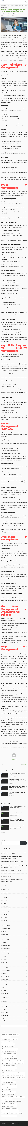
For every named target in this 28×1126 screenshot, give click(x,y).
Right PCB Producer (19, 1096)
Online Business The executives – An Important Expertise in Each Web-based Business (17, 781)
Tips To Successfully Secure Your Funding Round (17, 774)
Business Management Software (9, 1048)
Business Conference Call (8, 1044)
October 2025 (15, 889)
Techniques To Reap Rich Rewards (10, 1111)
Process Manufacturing (7, 1096)
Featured (15, 1006)
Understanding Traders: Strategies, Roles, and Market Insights (17, 813)
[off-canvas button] (2, 2)
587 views (18, 13)
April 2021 (15, 990)
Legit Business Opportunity (8, 1077)
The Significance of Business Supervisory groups (17, 793)
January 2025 (15, 906)
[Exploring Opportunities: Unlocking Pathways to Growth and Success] (5, 821)
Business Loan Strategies (8, 1046)
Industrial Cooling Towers (8, 1070)
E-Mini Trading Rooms (18, 1063)
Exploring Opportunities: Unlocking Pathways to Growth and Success (17, 820)
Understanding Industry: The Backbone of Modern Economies (14, 743)
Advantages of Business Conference (10, 1034)
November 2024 (15, 909)
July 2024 (15, 917)
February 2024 (15, 923)
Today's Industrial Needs (16, 1113)
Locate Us (24, 1122)
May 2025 (15, 900)
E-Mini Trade (20, 1060)
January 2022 (15, 967)
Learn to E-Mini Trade (19, 1075)
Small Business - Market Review (9, 1103)
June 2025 (15, 897)
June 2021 (15, 984)
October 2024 (15, 911)
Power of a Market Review (8, 1094)
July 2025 (15, 894)
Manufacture (15, 1015)
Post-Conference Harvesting (8, 1091)
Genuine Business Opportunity (9, 1068)
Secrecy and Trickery (7, 1099)
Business (15, 1001)
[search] (26, 2)
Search (3, 840)
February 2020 (15, 993)
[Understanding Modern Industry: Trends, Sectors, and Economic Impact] (5, 827)
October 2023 (15, 931)
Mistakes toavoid (21, 1077)
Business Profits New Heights (9, 1053)
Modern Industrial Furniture (8, 1082)
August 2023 (15, 934)
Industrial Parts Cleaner (19, 1072)
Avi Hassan (4, 13)
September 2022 (15, 953)
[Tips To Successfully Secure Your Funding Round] (4, 775)
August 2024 (15, 914)
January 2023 (15, 942)
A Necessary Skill (6, 1036)
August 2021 (15, 979)
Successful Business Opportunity (9, 1108)
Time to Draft (5, 1113)
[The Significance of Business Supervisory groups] (4, 794)
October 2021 (15, 973)
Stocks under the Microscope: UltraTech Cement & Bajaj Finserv (18, 807)
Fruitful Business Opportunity (9, 1065)
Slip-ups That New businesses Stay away (11, 1101)
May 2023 (15, 937)
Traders (15, 1020)
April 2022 (15, 965)
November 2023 (15, 928)
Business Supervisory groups (8, 1056)
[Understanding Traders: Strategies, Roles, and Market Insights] (5, 814)
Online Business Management (9, 1084)
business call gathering (7, 1041)
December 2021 (15, 970)
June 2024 (15, 920)
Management (4, 7)
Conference (15, 1004)
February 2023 (15, 939)
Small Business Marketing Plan (9, 1106)
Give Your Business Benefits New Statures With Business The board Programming (18, 787)
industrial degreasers (7, 1072)
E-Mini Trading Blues (6, 1063)
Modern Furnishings (6, 1079)
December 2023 (15, 925)
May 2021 (15, 987)
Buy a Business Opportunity (8, 1060)
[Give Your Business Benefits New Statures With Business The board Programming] (4, 788)
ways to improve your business (9, 1115)
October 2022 (15, 951)
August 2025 (15, 892)
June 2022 (15, 959)
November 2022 (15, 948)
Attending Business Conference (9, 1039)
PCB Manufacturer (6, 1089)
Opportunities (15, 1018)
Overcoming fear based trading (9, 1087)
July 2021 (15, 981)
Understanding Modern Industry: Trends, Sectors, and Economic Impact (14, 748)
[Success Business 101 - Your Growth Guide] (14, 1)
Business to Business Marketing (9, 1058)
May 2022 (15, 962)
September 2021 (15, 976)
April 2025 (15, 903)
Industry (15, 1009)
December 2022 (15, 945)
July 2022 (15, 956)
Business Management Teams (9, 1051)
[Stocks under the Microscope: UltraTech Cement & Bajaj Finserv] (5, 808)
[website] (2, 764)
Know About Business (7, 1075)
